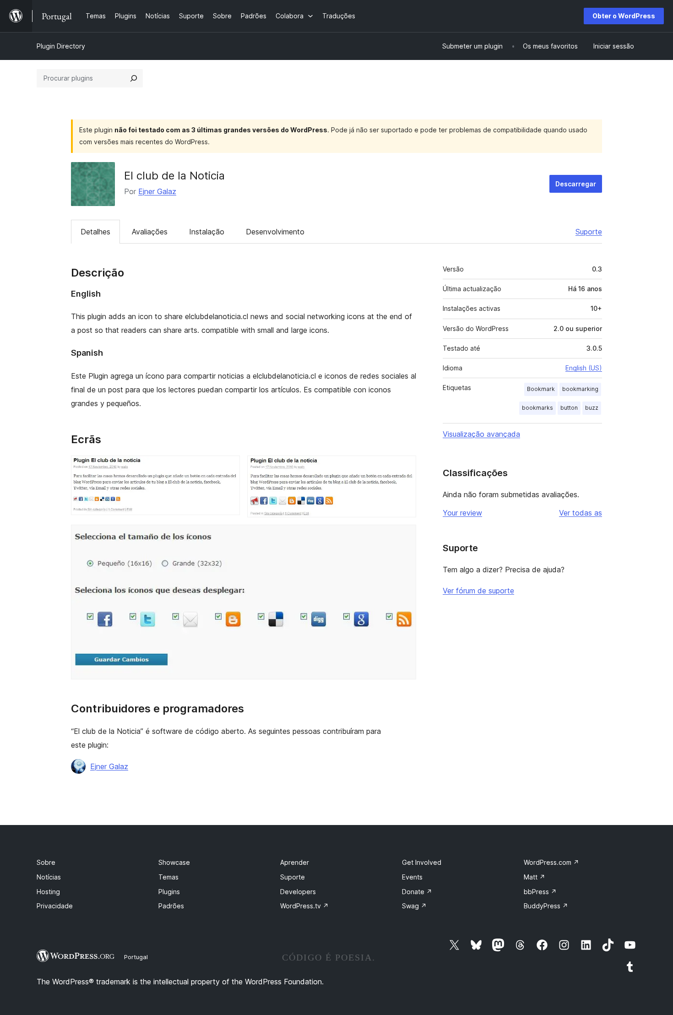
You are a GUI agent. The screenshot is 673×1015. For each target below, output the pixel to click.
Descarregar (575, 184)
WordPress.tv (304, 906)
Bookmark (541, 388)
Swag (414, 906)
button (569, 407)
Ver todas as (580, 512)
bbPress (540, 892)
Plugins (169, 892)
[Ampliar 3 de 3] (403, 537)
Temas (168, 877)
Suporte (588, 231)
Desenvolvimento (275, 231)
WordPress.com (551, 862)
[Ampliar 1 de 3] (227, 467)
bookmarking (580, 388)
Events (412, 877)
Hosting (48, 892)
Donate (417, 892)
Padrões (171, 906)
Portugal (136, 957)
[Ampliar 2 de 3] (403, 467)
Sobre (46, 862)
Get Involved (421, 862)
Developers (298, 892)
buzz (591, 407)
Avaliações (150, 231)
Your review (462, 512)
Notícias (49, 877)
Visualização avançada (481, 434)
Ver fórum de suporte (478, 590)
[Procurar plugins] (134, 78)
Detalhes (95, 231)
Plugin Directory (61, 46)
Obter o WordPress (623, 16)
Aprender (294, 862)
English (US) (583, 368)
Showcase (174, 862)
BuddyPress (546, 906)
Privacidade (55, 906)
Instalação (206, 231)
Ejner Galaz (157, 191)
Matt (534, 877)
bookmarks (537, 407)
